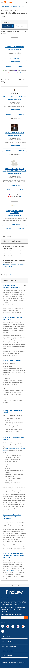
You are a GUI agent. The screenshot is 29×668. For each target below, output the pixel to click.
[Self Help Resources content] (26, 646)
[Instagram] (18, 626)
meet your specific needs (12, 448)
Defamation (7, 256)
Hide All (9, 275)
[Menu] (2, 2)
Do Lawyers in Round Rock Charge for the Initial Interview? (12, 517)
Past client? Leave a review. (14, 49)
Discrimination (16, 252)
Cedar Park (13, 264)
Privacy (9, 664)
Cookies (23, 664)
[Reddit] (23, 626)
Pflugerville (6, 264)
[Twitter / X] (12, 626)
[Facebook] (2, 626)
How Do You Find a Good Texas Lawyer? (13, 438)
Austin (10, 266)
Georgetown (21, 264)
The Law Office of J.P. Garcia (14, 97)
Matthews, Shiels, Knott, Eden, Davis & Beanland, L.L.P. (14, 170)
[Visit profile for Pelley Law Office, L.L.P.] (14, 127)
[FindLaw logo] (9, 2)
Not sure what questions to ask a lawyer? (12, 411)
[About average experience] (20, 73)
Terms (3, 664)
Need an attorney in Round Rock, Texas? (12, 318)
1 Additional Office (14, 58)
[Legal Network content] (26, 655)
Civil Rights (7, 252)
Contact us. (16, 604)
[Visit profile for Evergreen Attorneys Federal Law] (14, 205)
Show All (3, 275)
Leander (5, 266)
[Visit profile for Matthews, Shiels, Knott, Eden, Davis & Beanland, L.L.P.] (14, 163)
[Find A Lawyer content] (26, 641)
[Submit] (26, 617)
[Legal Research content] (26, 651)
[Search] (26, 2)
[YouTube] (7, 626)
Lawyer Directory (5, 6)
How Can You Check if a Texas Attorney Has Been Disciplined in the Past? (13, 555)
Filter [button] (4, 17)
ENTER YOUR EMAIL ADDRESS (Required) (11, 614)
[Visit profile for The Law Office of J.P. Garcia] (14, 91)
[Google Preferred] (2, 631)
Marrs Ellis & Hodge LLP (14, 46)
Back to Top (15, 585)
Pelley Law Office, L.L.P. (14, 133)
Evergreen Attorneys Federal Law (14, 211)
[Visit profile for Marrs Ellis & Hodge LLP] (14, 41)
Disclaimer (15, 664)
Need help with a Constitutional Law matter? (12, 286)
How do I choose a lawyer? (12, 360)
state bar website (10, 570)
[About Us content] (26, 636)
